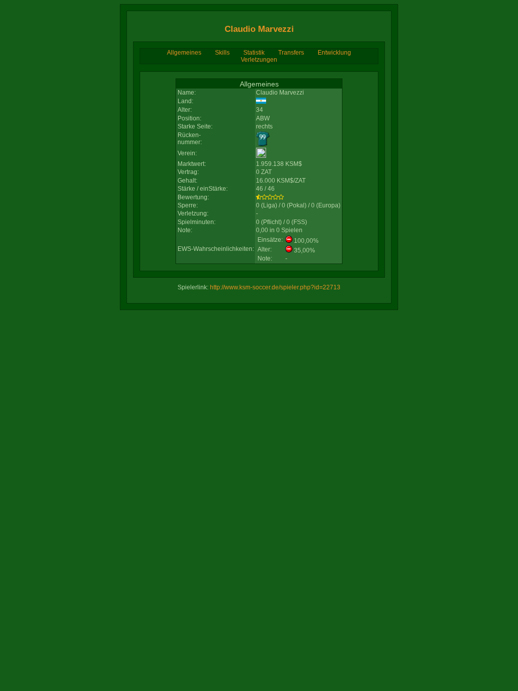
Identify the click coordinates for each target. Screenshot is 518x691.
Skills (222, 52)
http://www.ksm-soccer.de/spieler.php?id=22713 (275, 287)
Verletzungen (259, 59)
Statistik (254, 52)
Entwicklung (334, 52)
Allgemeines (184, 52)
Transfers (291, 52)
